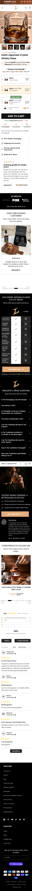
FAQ (5, 779)
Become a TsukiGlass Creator (13, 795)
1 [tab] (1, 600)
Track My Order (8, 783)
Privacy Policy (8, 799)
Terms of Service (9, 804)
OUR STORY (7, 843)
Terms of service (21, 884)
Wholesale (7, 791)
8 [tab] (16, 600)
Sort (14, 647)
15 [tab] (28, 600)
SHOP (5, 835)
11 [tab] (21, 600)
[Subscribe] (26, 857)
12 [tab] (23, 600)
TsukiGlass (13, 881)
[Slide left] (0, 47)
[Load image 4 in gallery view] (22, 47)
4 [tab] (6, 600)
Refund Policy (8, 808)
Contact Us (7, 771)
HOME (5, 831)
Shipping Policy (8, 812)
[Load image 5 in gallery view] (28, 47)
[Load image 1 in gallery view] (4, 47)
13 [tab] (25, 600)
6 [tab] (12, 600)
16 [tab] (30, 600)
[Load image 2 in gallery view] (10, 47)
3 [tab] (4, 600)
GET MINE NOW (14, 369)
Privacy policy (11, 884)
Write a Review (24, 641)
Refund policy (22, 881)
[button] (2, 8)
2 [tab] (3, 600)
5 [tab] (10, 600)
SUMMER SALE (8, 839)
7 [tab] (14, 600)
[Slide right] (31, 47)
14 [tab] (27, 600)
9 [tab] (18, 600)
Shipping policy (17, 887)
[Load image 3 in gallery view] (16, 47)
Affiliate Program (9, 787)
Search (6, 775)
